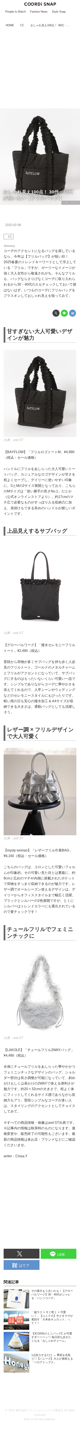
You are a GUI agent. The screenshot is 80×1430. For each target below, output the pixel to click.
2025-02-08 (13, 225)
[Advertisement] (40, 69)
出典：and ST (71, 202)
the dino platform (44, 1419)
